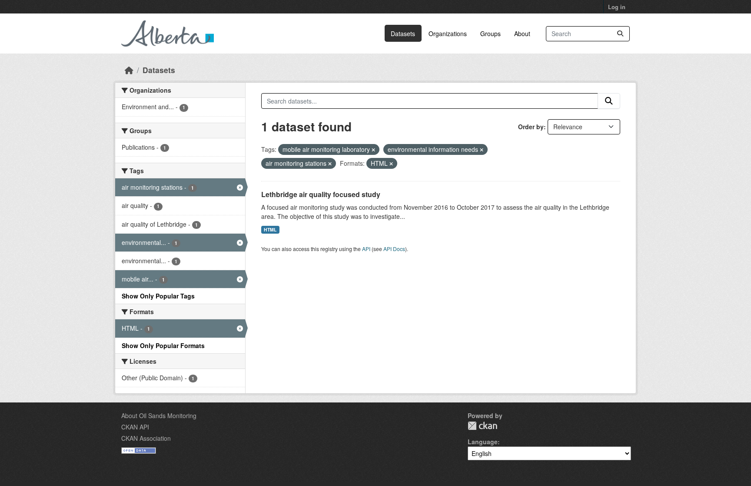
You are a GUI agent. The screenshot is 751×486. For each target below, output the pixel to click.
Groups (490, 33)
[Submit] (620, 33)
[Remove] (373, 149)
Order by (531, 126)
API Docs (394, 248)
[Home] (129, 69)
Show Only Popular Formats (163, 345)
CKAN (482, 425)
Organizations (448, 33)
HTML (270, 229)
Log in (616, 7)
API (366, 248)
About (522, 33)
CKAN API (135, 426)
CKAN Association (146, 438)
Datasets (403, 33)
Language (483, 441)
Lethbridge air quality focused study (320, 194)
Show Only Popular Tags (158, 296)
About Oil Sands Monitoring (158, 415)
